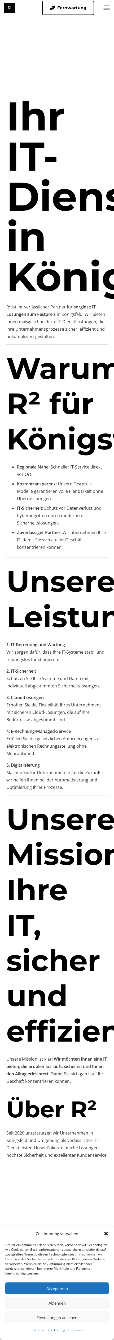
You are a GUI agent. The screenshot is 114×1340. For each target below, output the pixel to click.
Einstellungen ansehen (57, 1317)
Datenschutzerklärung (48, 1330)
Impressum (76, 1330)
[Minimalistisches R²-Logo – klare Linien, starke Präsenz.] (9, 8)
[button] (106, 1233)
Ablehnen (57, 1303)
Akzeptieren (57, 1288)
